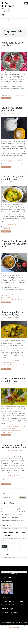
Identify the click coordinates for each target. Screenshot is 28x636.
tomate (19, 299)
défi (14, 227)
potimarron (13, 299)
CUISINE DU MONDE (13, 360)
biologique (12, 298)
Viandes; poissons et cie (19, 224)
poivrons (9, 432)
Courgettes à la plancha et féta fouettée (12, 520)
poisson (7, 228)
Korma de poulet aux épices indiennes (12, 313)
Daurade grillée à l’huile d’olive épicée (12, 517)
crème (8, 95)
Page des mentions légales (9, 612)
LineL (18, 48)
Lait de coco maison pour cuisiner (11, 109)
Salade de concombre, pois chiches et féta (13, 511)
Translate (14, 573)
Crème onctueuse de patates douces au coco (13, 446)
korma (3, 366)
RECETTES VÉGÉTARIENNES (15, 475)
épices (8, 364)
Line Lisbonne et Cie (8, 6)
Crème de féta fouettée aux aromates (12, 506)
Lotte (3, 228)
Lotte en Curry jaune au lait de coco (12, 177)
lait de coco (17, 95)
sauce (7, 480)
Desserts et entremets (13, 93)
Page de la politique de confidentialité (12, 605)
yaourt (23, 95)
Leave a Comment (6, 98)
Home (3, 20)
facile (11, 479)
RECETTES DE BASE (12, 160)
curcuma (8, 430)
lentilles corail (5, 299)
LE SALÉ (9, 224)
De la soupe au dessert (13, 294)
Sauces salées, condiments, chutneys (11, 477)
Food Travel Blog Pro (21, 622)
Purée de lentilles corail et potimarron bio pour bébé (13, 244)
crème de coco (14, 164)
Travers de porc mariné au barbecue (11, 514)
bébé (7, 298)
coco (7, 164)
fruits (12, 95)
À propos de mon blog (7, 581)
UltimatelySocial (14, 627)
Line (18, 113)
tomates (19, 366)
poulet (15, 366)
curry (7, 479)
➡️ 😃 (4, 546)
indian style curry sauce (17, 364)
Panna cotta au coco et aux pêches (13, 44)
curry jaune (9, 227)
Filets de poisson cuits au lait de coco (13, 379)
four (13, 430)
